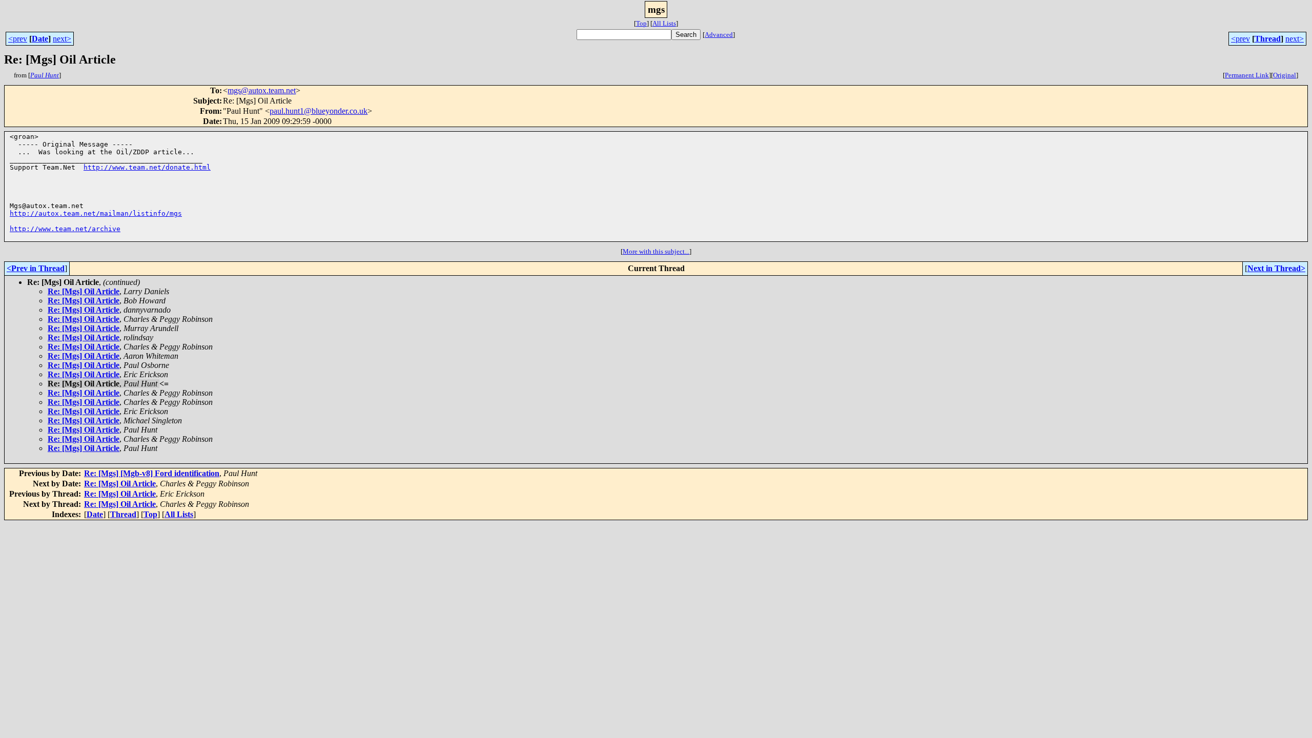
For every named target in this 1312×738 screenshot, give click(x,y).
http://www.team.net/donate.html (147, 167)
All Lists (664, 23)
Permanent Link (1247, 75)
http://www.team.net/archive (65, 229)
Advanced (719, 34)
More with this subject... (656, 251)
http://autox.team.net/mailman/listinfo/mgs (96, 213)
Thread (1268, 38)
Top (641, 23)
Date (40, 38)
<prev (17, 38)
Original (1284, 75)
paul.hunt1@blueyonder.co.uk (318, 111)
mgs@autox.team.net (262, 90)
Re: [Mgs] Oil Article (83, 291)
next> (62, 38)
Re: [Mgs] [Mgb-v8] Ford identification (151, 473)
